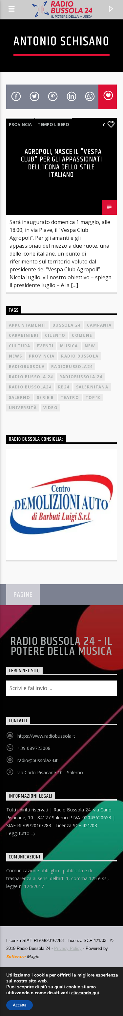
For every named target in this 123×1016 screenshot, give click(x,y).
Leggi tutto (18, 833)
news (15, 356)
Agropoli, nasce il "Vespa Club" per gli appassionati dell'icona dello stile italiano (61, 163)
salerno (19, 397)
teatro (70, 397)
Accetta (19, 1005)
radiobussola (27, 366)
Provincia (20, 124)
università (23, 407)
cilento (55, 335)
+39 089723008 (34, 748)
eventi (45, 346)
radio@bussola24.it (37, 760)
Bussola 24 (66, 325)
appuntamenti (27, 325)
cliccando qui (85, 993)
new (90, 346)
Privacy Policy (68, 948)
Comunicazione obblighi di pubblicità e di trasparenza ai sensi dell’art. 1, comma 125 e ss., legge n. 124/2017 (57, 878)
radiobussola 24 (80, 377)
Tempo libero (53, 124)
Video (50, 407)
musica (69, 346)
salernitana (92, 387)
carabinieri (23, 335)
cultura (19, 346)
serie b (45, 397)
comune (82, 335)
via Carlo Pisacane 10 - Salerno (50, 772)
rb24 (64, 387)
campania (99, 325)
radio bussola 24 (31, 377)
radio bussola (79, 356)
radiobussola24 (71, 366)
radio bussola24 (30, 387)
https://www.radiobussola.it (46, 736)
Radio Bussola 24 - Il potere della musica (61, 647)
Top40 (93, 397)
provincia (42, 356)
